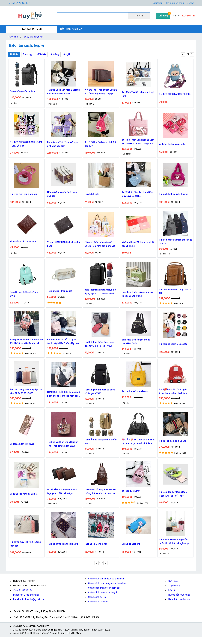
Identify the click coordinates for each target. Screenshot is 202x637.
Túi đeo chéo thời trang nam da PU (175, 291)
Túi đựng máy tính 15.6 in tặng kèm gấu (25, 544)
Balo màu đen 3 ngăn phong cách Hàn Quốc (136, 341)
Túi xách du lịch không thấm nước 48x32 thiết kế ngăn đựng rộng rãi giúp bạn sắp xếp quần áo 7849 (175, 541)
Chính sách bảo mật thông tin (103, 592)
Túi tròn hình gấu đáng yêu (23, 194)
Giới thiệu (173, 581)
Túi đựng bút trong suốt (59, 291)
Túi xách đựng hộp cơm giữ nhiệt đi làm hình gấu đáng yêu (100, 244)
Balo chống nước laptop (22, 91)
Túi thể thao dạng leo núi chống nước (100, 441)
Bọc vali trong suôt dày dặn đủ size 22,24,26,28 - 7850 (26, 391)
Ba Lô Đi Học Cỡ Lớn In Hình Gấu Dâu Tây (100, 144)
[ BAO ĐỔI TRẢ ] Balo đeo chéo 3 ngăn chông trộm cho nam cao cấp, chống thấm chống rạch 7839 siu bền (63, 394)
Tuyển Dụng (174, 585)
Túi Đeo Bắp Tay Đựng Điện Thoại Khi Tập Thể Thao (173, 494)
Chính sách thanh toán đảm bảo (104, 588)
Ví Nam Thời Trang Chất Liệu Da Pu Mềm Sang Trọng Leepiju (100, 92)
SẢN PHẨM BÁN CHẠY (71, 29)
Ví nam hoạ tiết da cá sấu (23, 241)
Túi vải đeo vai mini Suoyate (173, 344)
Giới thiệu (158, 3)
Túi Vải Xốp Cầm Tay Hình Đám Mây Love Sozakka (137, 194)
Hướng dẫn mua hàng (179, 595)
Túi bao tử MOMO (131, 491)
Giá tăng (54, 54)
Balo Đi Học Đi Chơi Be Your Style (24, 294)
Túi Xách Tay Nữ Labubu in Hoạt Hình (138, 94)
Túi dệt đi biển (91, 194)
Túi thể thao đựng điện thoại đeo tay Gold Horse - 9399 (99, 344)
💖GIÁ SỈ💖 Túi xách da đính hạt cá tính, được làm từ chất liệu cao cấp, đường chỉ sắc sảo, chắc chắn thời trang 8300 (138, 441)
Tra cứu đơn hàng (175, 3)
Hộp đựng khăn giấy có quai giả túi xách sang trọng (137, 294)
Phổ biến (14, 54)
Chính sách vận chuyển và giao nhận (106, 578)
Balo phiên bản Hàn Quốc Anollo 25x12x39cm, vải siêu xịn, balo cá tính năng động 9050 (26, 341)
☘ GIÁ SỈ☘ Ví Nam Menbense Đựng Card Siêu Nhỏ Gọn (62, 491)
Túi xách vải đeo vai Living (135, 391)
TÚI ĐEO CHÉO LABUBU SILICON (175, 94)
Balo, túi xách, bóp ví (34, 36)
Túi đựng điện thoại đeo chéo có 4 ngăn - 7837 (99, 391)
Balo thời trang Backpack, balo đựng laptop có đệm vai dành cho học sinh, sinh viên (100, 291)
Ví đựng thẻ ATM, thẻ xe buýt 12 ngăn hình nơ (138, 244)
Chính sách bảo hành (98, 601)
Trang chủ (13, 36)
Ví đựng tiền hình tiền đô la (24, 494)
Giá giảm (67, 54)
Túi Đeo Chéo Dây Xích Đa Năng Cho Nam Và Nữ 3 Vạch (63, 92)
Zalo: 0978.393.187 (22, 590)
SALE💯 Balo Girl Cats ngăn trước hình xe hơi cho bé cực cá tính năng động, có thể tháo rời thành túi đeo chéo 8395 (175, 391)
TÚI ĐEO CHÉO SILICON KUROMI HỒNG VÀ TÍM (26, 144)
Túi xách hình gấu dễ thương (173, 194)
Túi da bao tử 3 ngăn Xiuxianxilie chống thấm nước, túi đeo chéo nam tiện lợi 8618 (100, 491)
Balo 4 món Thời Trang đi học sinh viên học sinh (62, 144)
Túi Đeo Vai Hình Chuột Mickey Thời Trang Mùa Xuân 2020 (62, 444)
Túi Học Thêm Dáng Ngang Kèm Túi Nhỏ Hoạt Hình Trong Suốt (138, 142)
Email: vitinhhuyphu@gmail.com (29, 599)
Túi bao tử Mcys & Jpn (95, 544)
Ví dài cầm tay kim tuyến (22, 444)
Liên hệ (190, 3)
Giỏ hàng (163, 15)
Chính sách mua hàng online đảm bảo (107, 583)
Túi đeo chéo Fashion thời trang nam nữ (175, 241)
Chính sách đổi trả (97, 597)
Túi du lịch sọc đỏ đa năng (172, 441)
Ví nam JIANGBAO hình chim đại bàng (63, 244)
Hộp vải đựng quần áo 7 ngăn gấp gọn (62, 194)
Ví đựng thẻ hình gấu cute (172, 144)
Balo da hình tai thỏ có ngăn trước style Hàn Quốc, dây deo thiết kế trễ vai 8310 (63, 341)
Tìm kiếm (139, 16)
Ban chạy (27, 54)
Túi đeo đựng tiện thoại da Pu (62, 544)
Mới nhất (41, 54)
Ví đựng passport (131, 544)
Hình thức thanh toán (179, 599)
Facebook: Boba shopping (26, 595)
